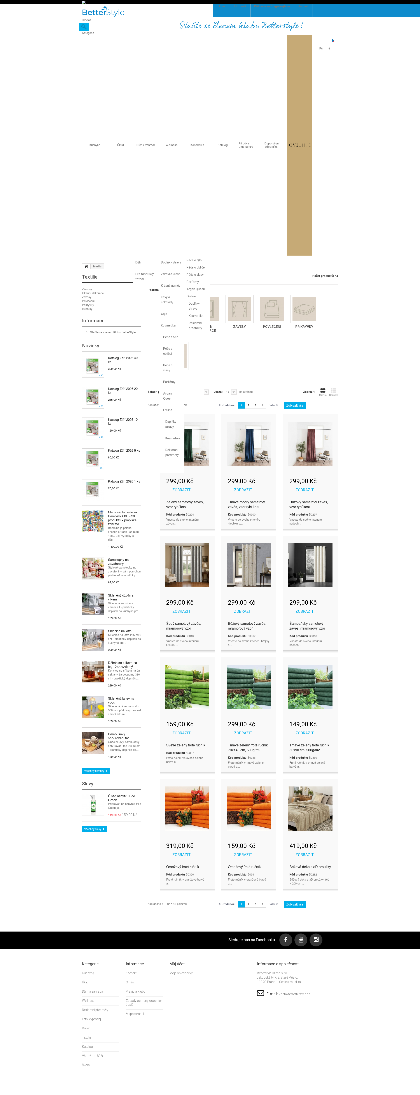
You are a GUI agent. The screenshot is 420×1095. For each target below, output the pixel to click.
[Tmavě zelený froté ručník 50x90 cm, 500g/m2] (310, 687)
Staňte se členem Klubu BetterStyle (112, 332)
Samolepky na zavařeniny (118, 561)
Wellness (171, 145)
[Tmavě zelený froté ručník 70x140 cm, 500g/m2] (248, 687)
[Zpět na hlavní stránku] (86, 266)
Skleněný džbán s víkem (121, 597)
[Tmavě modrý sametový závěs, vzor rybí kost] (248, 444)
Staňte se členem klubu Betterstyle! (242, 26)
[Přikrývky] (304, 309)
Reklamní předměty (171, 452)
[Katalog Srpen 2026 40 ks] (93, 367)
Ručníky (87, 309)
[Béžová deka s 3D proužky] (310, 808)
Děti (138, 262)
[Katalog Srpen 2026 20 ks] (93, 398)
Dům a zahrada (146, 145)
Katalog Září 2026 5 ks (124, 450)
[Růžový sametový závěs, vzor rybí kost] (310, 444)
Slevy (87, 783)
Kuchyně (94, 145)
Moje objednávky (181, 973)
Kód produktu (175, 514)
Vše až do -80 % (92, 1056)
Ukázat (218, 392)
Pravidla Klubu (135, 991)
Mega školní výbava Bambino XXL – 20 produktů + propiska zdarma (122, 518)
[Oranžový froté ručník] (187, 808)
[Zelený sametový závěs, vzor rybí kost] (187, 444)
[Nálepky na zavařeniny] (93, 568)
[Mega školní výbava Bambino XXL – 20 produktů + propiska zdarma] (93, 521)
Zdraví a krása (170, 274)
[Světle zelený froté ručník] (187, 687)
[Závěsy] (240, 309)
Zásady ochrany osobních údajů (144, 1002)
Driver (86, 1028)
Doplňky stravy (171, 262)
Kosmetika (168, 325)
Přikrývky (88, 305)
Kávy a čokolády (167, 299)
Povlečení (88, 301)
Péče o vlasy (168, 367)
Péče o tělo (170, 337)
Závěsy (86, 297)
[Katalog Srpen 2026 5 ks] (93, 459)
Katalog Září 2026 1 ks (124, 481)
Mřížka (323, 395)
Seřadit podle (157, 392)
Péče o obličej (168, 351)
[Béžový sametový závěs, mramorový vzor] (248, 565)
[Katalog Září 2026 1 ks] (93, 490)
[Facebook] (285, 940)
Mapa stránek (135, 1014)
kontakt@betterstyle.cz (294, 994)
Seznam (333, 395)
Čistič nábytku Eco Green (121, 797)
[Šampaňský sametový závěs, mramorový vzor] (310, 565)
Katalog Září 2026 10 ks (123, 421)
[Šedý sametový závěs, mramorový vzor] (187, 565)
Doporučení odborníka (271, 145)
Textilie (86, 1037)
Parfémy (169, 382)
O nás (130, 982)
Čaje (164, 314)
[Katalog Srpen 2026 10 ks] (93, 428)
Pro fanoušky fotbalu (144, 276)
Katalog (223, 145)
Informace (93, 320)
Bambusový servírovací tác (119, 736)
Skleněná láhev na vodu (121, 700)
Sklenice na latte (119, 630)
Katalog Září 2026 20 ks (123, 390)
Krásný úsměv (170, 285)
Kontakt (131, 973)
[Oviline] (299, 145)
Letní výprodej (91, 1019)
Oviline (167, 410)
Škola (86, 1065)
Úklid (120, 145)
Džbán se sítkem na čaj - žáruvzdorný (122, 664)
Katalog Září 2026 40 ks (123, 359)
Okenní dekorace (93, 293)
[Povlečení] (272, 309)
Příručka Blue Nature (246, 145)
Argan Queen (167, 396)
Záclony (87, 289)
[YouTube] (300, 940)
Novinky (90, 345)
